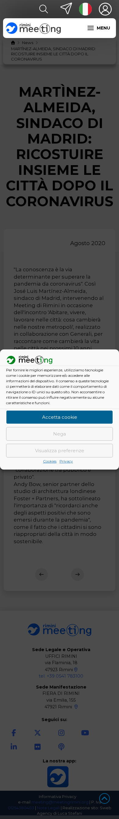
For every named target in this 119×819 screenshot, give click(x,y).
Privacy (66, 461)
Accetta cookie (59, 417)
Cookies (49, 461)
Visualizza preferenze (59, 450)
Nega (59, 434)
